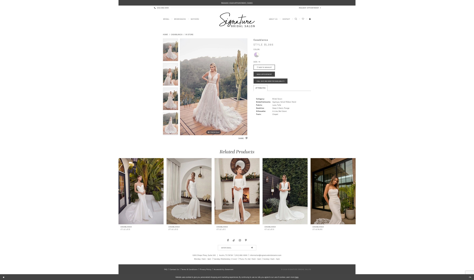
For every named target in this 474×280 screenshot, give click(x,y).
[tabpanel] (170, 50)
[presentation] (141, 191)
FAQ (166, 269)
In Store (189, 34)
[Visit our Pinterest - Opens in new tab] (246, 240)
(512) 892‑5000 (241, 255)
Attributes (261, 88)
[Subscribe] (252, 247)
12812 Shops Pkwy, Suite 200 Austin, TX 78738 (212, 255)
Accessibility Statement (223, 269)
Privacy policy (205, 269)
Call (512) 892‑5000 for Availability (270, 81)
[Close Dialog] (3, 277)
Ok (470, 277)
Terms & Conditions (189, 269)
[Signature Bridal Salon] (237, 20)
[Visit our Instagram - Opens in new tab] (240, 240)
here (296, 277)
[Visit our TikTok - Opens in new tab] (234, 240)
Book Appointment (264, 74)
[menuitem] (166, 19)
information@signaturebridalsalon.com (265, 255)
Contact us (174, 269)
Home (165, 34)
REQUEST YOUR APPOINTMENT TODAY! (237, 2)
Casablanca (176, 34)
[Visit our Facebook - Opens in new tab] (228, 240)
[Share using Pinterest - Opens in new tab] (246, 138)
